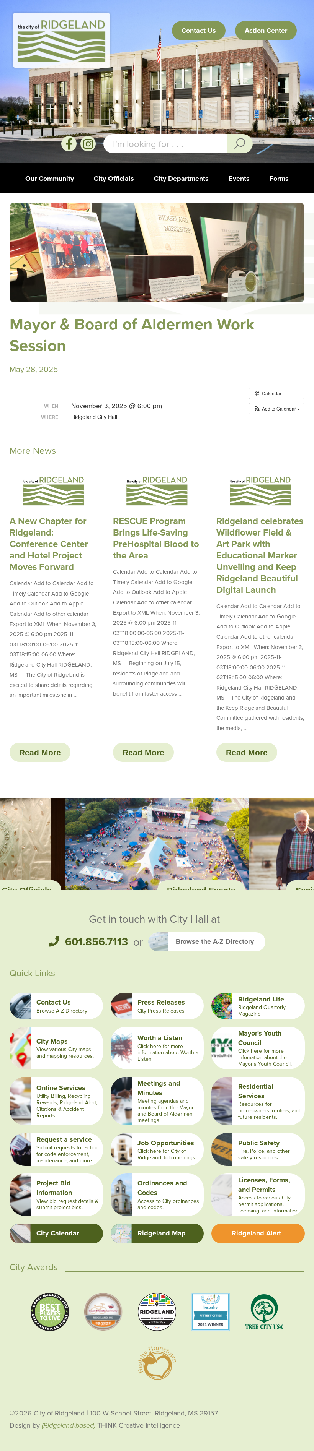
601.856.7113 (96, 941)
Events (239, 178)
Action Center (266, 31)
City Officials (114, 178)
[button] (276, 408)
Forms (279, 178)
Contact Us (199, 31)
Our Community (49, 178)
